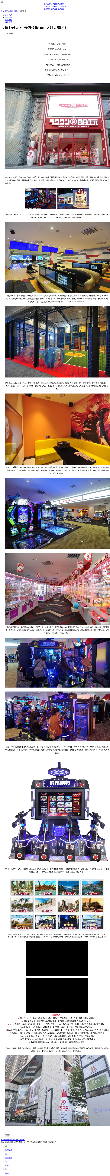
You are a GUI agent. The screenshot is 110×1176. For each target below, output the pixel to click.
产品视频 (54, 6)
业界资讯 (8, 20)
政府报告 (8, 22)
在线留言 (54, 9)
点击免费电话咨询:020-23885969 (13, 1140)
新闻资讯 (47, 6)
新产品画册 (62, 6)
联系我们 (61, 9)
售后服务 (47, 9)
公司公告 (8, 17)
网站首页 (47, 4)
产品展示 (61, 4)
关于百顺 (54, 4)
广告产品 (8, 15)
